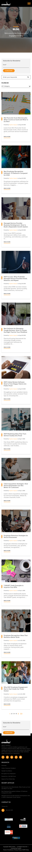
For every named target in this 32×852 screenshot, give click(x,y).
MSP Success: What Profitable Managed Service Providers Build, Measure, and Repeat (15, 278)
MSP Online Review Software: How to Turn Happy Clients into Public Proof (15, 384)
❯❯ (21, 713)
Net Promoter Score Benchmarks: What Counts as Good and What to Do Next (16, 119)
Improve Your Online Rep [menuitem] (8, 779)
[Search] (28, 77)
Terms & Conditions (8, 849)
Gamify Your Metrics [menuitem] (6, 771)
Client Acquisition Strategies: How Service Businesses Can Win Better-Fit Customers (16, 485)
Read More (7, 136)
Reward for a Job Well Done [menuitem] (8, 776)
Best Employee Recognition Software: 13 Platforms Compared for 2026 (15, 173)
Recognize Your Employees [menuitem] (8, 773)
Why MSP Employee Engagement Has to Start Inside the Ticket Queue (16, 689)
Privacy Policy (17, 849)
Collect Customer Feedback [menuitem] (8, 768)
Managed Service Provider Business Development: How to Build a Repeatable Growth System (16, 225)
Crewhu (19, 848)
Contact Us (5, 802)
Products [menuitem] (5, 762)
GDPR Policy (25, 849)
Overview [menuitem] (3, 765)
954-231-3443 (9, 810)
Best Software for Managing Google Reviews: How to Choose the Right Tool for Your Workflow (15, 330)
